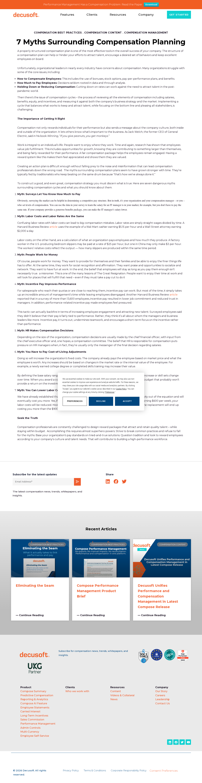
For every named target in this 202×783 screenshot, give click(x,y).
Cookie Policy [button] (121, 389)
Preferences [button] (109, 392)
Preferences (75, 401)
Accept (127, 401)
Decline (101, 401)
